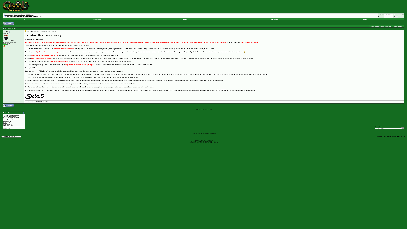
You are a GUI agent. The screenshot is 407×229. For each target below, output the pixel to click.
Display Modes (398, 26)
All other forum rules (233, 42)
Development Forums (19, 15)
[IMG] (4, 124)
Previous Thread (200, 109)
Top (404, 136)
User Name (381, 14)
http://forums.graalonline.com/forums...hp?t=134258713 (209, 90)
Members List (97, 19)
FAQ (24, 19)
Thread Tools (374, 26)
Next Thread (208, 109)
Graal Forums (9, 15)
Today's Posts (274, 19)
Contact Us (379, 136)
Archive (389, 136)
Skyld (5, 31)
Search (365, 19)
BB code (5, 121)
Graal (384, 136)
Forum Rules (6, 128)
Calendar (185, 19)
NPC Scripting (30, 15)
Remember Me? (400, 15)
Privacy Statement (397, 136)
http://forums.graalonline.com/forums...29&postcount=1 (152, 90)
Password (380, 16)
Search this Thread (386, 26)
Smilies (5, 123)
